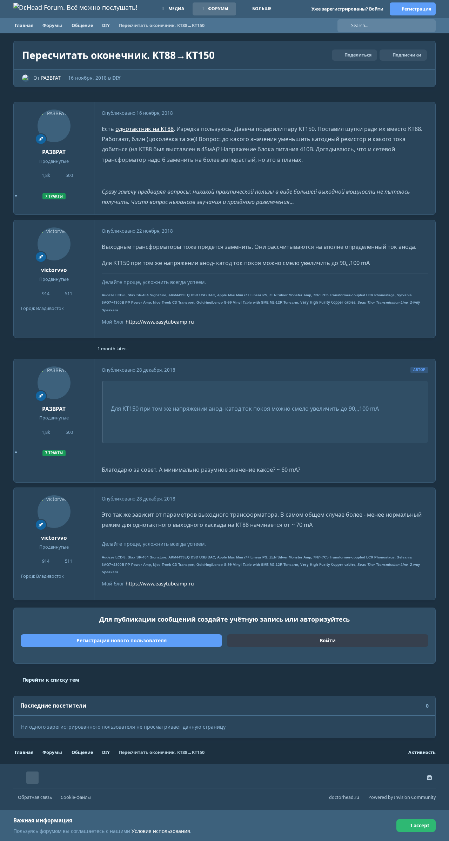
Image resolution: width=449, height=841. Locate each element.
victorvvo (54, 270)
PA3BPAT (51, 77)
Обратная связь (35, 797)
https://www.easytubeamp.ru (160, 321)
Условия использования (161, 831)
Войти (328, 640)
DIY (116, 77)
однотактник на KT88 (144, 129)
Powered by (402, 797)
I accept (419, 825)
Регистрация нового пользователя (121, 640)
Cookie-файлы (76, 797)
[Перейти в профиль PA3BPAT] (25, 78)
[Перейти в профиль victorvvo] (54, 243)
